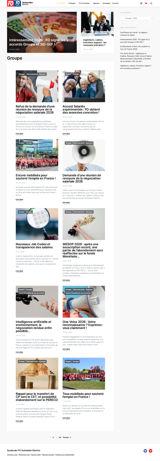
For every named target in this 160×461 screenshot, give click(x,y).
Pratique (72, 3)
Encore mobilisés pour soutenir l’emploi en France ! (36, 176)
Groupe (22, 74)
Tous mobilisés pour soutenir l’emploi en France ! (83, 395)
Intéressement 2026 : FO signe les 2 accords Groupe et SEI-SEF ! (39, 42)
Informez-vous (12, 455)
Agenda (96, 3)
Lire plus (19, 133)
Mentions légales (48, 455)
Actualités (61, 3)
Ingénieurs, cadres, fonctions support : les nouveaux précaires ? (94, 42)
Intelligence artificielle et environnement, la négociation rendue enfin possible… (34, 326)
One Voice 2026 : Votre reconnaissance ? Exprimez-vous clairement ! (83, 325)
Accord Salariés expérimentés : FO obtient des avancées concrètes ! (81, 109)
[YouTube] (146, 3)
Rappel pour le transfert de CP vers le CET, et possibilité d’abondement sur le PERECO (37, 397)
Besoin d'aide (36, 455)
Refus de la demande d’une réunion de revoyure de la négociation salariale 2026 (35, 109)
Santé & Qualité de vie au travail (31, 293)
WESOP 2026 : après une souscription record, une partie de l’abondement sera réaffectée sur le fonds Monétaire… (83, 250)
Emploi (68, 74)
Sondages (106, 3)
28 (60, 437)
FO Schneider (84, 3)
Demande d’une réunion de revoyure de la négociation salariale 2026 (82, 178)
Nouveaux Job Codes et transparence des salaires (34, 245)
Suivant (66, 437)
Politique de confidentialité (64, 455)
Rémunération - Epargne (36, 74)
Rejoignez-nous (24, 455)
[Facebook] (141, 3)
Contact (115, 3)
